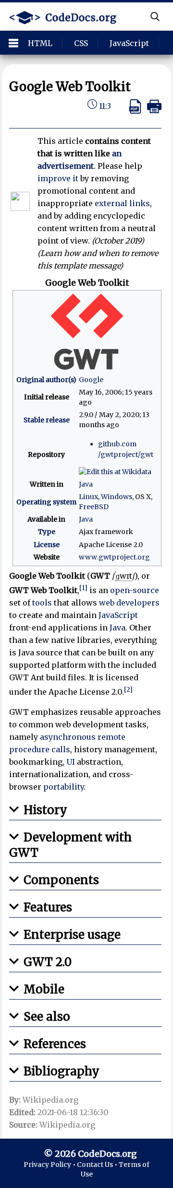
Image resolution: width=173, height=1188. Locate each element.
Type (46, 531)
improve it (57, 178)
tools (42, 602)
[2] (128, 690)
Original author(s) (46, 379)
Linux (88, 496)
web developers (129, 602)
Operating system (46, 502)
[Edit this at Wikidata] (115, 471)
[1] (83, 588)
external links (122, 203)
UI (70, 762)
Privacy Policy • (50, 1164)
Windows (116, 496)
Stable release (47, 420)
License (47, 544)
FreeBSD (94, 506)
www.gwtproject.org (114, 557)
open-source (134, 590)
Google (91, 379)
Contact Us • (98, 1164)
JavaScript (118, 615)
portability (63, 787)
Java (86, 484)
